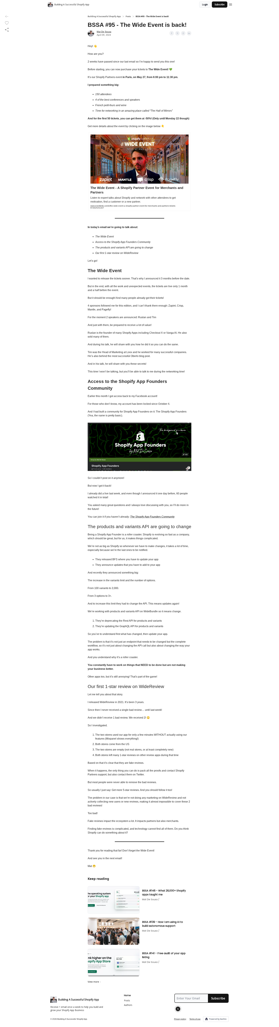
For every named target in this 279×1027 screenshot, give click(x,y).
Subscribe (220, 4)
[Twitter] (177, 1008)
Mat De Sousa (104, 31)
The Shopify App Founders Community (152, 516)
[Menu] (230, 4)
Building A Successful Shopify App (104, 16)
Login (205, 4)
